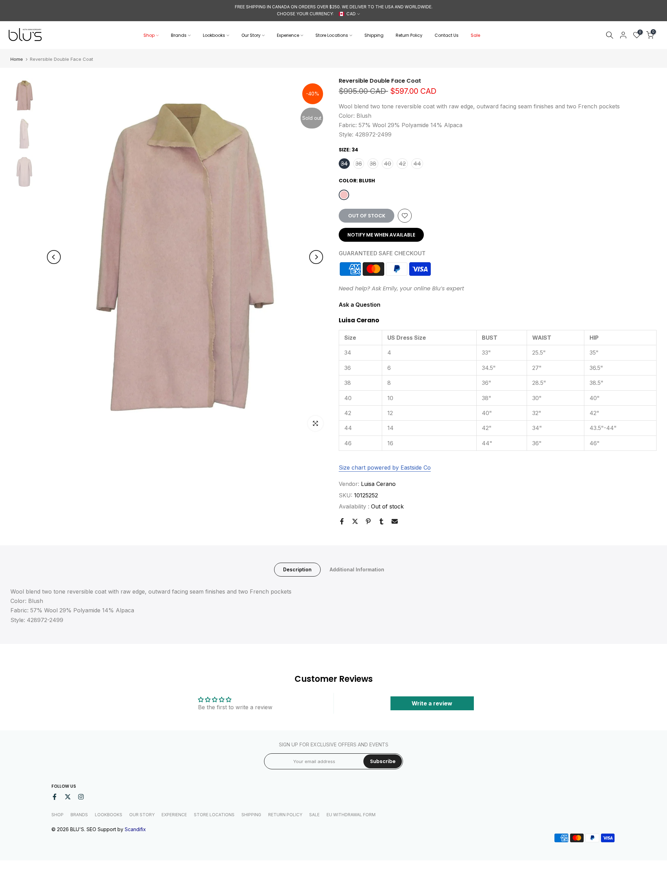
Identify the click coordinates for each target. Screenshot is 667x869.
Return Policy (409, 35)
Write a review (432, 703)
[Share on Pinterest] (368, 521)
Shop (149, 35)
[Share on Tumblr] (381, 521)
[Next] (316, 257)
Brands (179, 35)
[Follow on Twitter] (68, 797)
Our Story (251, 35)
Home (16, 59)
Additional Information (357, 569)
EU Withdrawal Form (351, 814)
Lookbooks (214, 35)
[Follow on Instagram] (81, 797)
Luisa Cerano (378, 483)
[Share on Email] (395, 521)
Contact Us (447, 35)
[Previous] (54, 257)
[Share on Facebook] (342, 521)
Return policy (285, 814)
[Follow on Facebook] (54, 797)
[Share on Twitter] (355, 521)
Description (297, 569)
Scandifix (135, 829)
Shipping (374, 35)
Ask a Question (359, 304)
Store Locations (331, 35)
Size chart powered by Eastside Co (385, 467)
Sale (475, 35)
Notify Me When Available (381, 234)
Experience (288, 35)
